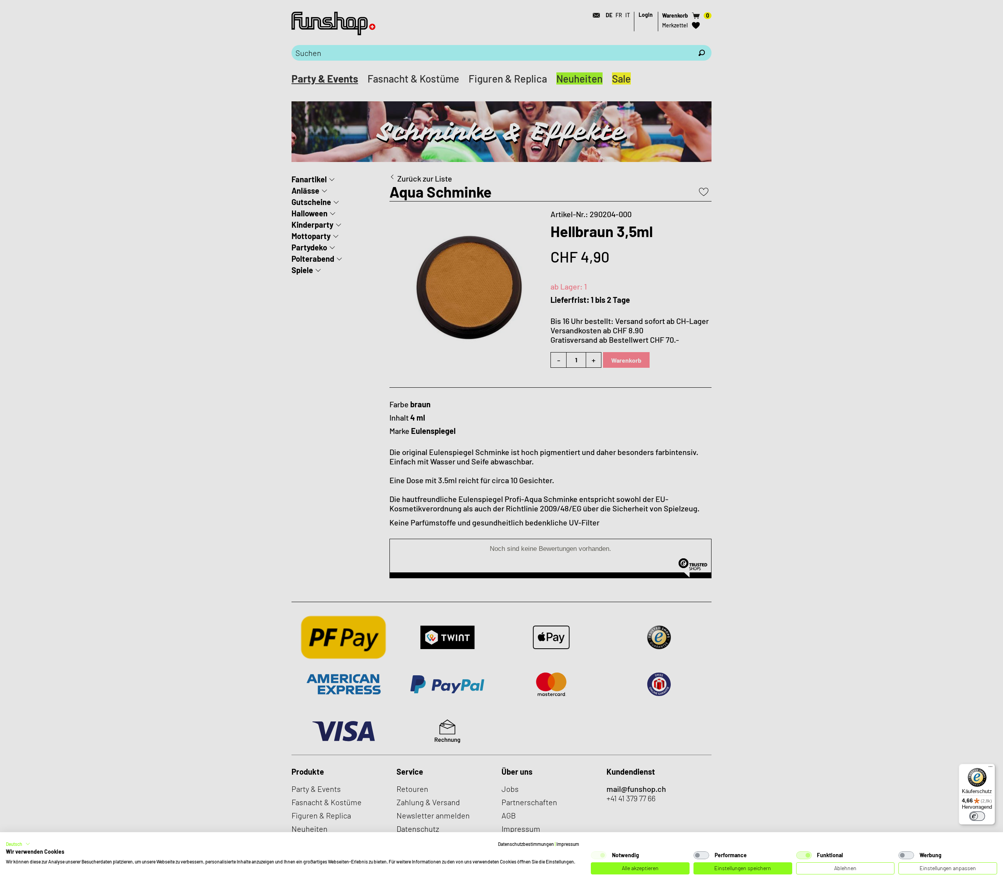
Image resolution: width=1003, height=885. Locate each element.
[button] (18, 844)
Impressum (567, 844)
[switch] (977, 816)
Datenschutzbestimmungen (526, 844)
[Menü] (990, 768)
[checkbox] (599, 855)
